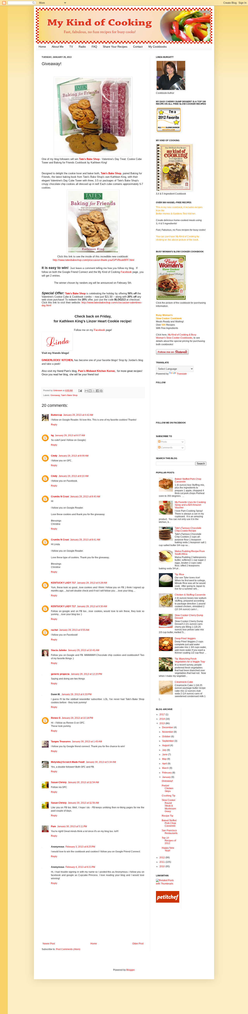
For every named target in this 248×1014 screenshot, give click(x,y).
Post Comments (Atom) (68, 949)
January (166, 777)
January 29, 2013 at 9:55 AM (74, 630)
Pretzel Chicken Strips (167, 788)
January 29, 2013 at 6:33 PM (76, 694)
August (166, 745)
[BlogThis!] (90, 391)
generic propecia (60, 674)
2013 (162, 723)
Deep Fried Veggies (185, 638)
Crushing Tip (168, 795)
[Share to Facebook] (97, 391)
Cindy (54, 455)
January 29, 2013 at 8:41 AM (85, 539)
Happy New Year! (168, 849)
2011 (162, 862)
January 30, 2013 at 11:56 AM (83, 802)
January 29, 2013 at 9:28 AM (92, 582)
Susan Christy (59, 782)
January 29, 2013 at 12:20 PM (86, 674)
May (164, 759)
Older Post (137, 943)
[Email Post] (80, 390)
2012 (162, 857)
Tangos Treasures (61, 741)
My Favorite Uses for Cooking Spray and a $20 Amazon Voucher (190, 505)
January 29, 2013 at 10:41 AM (83, 650)
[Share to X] (94, 391)
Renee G (55, 718)
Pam (53, 826)
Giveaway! (167, 781)
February (167, 772)
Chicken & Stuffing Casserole (190, 594)
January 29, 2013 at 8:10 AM (74, 476)
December (168, 727)
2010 (162, 866)
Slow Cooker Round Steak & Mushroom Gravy (169, 806)
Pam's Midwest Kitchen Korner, (96, 371)
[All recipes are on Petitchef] (167, 901)
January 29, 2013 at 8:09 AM (74, 455)
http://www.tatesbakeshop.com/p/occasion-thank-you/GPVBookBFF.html (93, 260)
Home (42, 46)
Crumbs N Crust (60, 496)
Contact (138, 46)
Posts (163, 441)
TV (71, 46)
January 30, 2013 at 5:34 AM (101, 762)
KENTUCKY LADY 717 (63, 582)
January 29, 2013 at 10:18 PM (77, 718)
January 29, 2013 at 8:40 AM (85, 496)
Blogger (130, 970)
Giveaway (55, 395)
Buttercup (56, 415)
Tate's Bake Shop (89, 159)
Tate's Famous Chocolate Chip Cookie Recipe (188, 529)
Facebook (126, 272)
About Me (58, 46)
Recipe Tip (167, 815)
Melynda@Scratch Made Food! (68, 762)
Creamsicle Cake (184, 682)
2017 (162, 714)
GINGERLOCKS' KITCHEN (57, 360)
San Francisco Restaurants (169, 832)
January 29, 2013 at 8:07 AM (70, 435)
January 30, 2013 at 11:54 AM (83, 782)
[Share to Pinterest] (101, 391)
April (165, 763)
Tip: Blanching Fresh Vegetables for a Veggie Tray (190, 660)
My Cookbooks (157, 46)
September (168, 741)
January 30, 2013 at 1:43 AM (87, 741)
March (165, 768)
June (165, 754)
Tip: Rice (179, 574)
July (164, 750)
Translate (182, 373)
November (168, 732)
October (166, 736)
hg (52, 435)
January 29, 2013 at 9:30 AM (92, 606)
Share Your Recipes (115, 46)
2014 (162, 719)
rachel (54, 630)
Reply (54, 424)
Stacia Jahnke (59, 650)
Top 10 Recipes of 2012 (169, 840)
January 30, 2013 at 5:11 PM (72, 826)
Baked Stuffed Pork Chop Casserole (169, 823)
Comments (166, 447)
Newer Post (49, 943)
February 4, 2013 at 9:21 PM (80, 867)
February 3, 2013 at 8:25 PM (80, 846)
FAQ (94, 46)
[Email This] (86, 391)
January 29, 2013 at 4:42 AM (78, 415)
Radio (82, 46)
